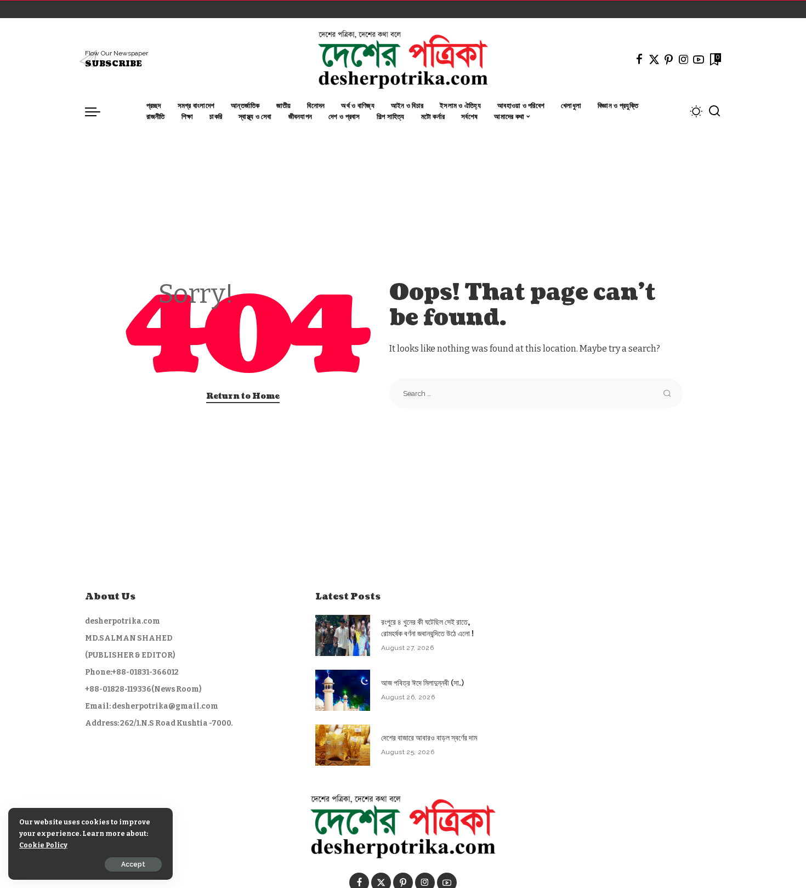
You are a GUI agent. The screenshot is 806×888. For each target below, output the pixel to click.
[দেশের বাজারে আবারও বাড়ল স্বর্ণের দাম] (342, 745)
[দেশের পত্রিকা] (402, 59)
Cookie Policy (43, 845)
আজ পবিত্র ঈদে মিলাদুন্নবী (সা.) (422, 683)
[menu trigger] (98, 111)
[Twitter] (654, 59)
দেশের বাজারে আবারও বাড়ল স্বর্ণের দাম (429, 738)
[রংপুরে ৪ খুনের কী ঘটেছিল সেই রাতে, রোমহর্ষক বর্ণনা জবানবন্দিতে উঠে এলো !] (342, 635)
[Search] (714, 111)
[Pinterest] (668, 59)
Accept (133, 864)
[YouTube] (698, 59)
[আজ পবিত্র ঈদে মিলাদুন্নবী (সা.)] (342, 690)
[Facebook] (639, 59)
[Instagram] (683, 59)
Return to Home (243, 396)
